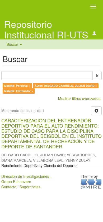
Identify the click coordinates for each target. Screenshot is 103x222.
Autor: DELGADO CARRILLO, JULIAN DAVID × (66, 86)
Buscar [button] (13, 44)
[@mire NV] (91, 183)
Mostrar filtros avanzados (79, 98)
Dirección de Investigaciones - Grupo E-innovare (26, 179)
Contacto (8, 186)
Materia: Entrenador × (18, 91)
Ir (97, 75)
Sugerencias (30, 186)
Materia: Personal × (17, 86)
